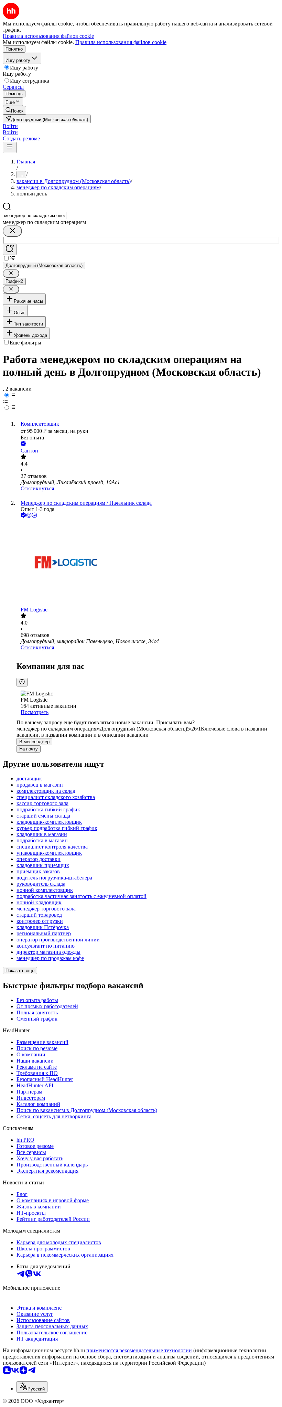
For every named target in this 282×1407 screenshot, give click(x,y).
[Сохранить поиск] (10, 249)
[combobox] (34, 215)
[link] (14, 110)
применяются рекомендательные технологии (139, 1350)
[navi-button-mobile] (10, 147)
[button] (10, 126)
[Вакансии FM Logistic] (148, 563)
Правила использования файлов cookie (120, 42)
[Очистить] (12, 231)
